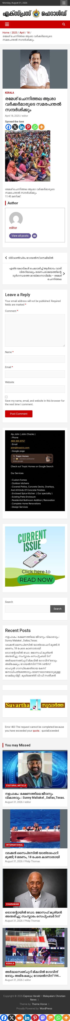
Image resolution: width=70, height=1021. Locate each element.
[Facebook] (8, 127)
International (14, 845)
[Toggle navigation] (7, 24)
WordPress (46, 1008)
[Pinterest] (28, 127)
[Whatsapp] (35, 127)
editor (25, 115)
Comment (11, 310)
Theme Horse (39, 1004)
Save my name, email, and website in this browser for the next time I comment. (35, 402)
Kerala (9, 92)
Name (9, 352)
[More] (42, 127)
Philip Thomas (32, 861)
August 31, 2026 (14, 802)
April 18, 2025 (12, 115)
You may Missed (17, 745)
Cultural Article (16, 785)
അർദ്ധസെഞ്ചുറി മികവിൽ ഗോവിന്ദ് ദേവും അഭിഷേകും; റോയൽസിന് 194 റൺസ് (31, 976)
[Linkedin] (22, 127)
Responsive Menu (63, 3)
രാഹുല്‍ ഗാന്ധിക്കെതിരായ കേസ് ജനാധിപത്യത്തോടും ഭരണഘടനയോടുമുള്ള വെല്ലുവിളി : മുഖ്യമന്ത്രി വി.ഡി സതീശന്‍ (32, 672)
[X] (15, 127)
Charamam (12, 904)
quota (36, 730)
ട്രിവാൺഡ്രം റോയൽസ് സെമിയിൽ (30, 257)
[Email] (34, 235)
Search (9, 601)
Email (9, 367)
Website (9, 382)
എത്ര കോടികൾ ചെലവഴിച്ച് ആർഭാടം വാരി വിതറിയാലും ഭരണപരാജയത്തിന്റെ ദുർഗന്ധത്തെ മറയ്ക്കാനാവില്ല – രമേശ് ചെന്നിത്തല (35, 274)
